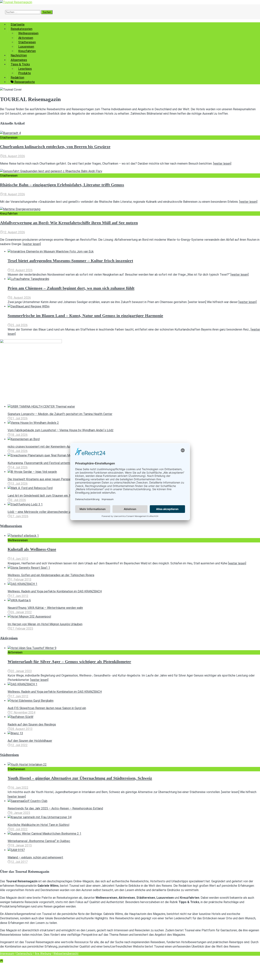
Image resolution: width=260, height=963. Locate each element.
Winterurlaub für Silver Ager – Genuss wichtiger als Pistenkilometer (69, 661)
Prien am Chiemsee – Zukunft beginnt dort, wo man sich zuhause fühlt (71, 288)
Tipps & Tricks (20, 64)
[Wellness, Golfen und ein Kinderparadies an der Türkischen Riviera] (29, 568)
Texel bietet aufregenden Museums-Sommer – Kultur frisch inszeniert (70, 260)
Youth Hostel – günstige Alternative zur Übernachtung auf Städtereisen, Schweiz (80, 778)
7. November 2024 (23, 712)
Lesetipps (25, 69)
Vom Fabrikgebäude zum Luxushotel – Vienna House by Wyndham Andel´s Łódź (60, 430)
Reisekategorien (21, 29)
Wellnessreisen (28, 33)
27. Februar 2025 (22, 628)
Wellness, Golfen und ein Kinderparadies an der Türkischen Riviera (51, 575)
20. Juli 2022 (19, 829)
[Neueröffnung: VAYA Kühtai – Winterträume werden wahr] (19, 600)
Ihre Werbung (43, 953)
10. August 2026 (22, 270)
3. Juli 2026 (18, 500)
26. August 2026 (14, 156)
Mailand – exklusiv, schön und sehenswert (35, 857)
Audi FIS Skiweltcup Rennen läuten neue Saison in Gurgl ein (47, 708)
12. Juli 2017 (19, 862)
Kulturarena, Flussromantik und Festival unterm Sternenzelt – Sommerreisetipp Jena (64, 463)
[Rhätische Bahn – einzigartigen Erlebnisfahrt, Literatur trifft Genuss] (51, 171)
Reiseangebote (24, 82)
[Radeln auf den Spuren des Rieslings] (20, 717)
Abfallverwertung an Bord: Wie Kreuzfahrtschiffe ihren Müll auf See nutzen (69, 222)
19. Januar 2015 (21, 845)
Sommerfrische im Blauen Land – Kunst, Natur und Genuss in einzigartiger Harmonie (85, 315)
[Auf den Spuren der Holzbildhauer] (15, 733)
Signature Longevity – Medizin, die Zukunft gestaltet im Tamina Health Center (60, 414)
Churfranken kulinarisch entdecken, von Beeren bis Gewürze (55, 146)
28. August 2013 (22, 729)
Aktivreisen (25, 38)
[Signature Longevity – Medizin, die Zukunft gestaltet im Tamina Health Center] (41, 406)
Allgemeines (19, 60)
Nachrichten (19, 55)
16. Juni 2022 (19, 787)
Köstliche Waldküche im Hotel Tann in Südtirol (38, 825)
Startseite (18, 24)
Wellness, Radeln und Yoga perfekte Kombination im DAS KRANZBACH (55, 591)
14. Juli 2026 (19, 467)
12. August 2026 (14, 232)
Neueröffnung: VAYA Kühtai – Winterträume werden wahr (45, 608)
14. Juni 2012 (19, 559)
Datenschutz (24, 953)
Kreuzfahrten (27, 51)
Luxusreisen (26, 46)
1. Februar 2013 (21, 579)
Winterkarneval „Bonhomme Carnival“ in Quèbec (39, 841)
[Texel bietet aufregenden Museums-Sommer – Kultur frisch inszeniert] (51, 251)
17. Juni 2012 (19, 596)
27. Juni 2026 (19, 516)
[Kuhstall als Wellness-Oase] (23, 535)
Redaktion (17, 77)
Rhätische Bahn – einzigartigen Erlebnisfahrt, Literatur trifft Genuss (62, 185)
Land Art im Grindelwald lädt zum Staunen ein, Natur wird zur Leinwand (54, 495)
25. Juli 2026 (19, 325)
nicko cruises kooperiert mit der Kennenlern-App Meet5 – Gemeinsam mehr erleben (63, 446)
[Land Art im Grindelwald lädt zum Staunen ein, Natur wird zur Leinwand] (30, 488)
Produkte (24, 73)
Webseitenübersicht (65, 953)
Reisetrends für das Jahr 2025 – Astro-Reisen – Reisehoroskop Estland (55, 808)
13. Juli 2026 (19, 483)
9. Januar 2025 (20, 813)
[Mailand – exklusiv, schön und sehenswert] (16, 850)
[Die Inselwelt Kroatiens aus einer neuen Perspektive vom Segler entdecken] (32, 472)
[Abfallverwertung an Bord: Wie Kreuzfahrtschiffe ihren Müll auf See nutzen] (20, 209)
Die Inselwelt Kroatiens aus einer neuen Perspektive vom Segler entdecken (58, 479)
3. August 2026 (21, 297)
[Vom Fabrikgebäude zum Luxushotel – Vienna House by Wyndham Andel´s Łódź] (33, 423)
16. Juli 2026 (19, 451)
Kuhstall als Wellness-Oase (32, 549)
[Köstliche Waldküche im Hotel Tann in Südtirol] (39, 817)
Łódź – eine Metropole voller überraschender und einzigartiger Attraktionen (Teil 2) (63, 512)
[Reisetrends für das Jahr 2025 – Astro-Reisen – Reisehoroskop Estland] (27, 801)
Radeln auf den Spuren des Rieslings (32, 724)
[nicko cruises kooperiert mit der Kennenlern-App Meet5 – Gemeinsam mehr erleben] (24, 439)
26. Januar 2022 (21, 612)
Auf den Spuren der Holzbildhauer (30, 741)
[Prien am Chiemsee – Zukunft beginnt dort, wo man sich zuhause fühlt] (28, 279)
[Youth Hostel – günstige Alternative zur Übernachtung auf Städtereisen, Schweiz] (27, 764)
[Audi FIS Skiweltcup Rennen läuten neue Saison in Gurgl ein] (30, 700)
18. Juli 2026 (19, 435)
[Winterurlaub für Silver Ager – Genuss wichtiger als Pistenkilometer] (32, 648)
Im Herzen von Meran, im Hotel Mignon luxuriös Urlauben (45, 624)
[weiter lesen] (222, 163)
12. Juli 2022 (19, 745)
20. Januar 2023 (21, 671)
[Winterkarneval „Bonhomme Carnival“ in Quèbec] (44, 833)
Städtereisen (27, 42)
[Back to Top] (1, 961)
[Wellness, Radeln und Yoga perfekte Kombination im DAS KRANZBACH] (22, 584)
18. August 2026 (14, 194)
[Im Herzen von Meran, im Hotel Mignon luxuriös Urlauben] (29, 616)
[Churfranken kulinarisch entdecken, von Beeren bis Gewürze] (10, 133)
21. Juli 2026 (19, 418)
